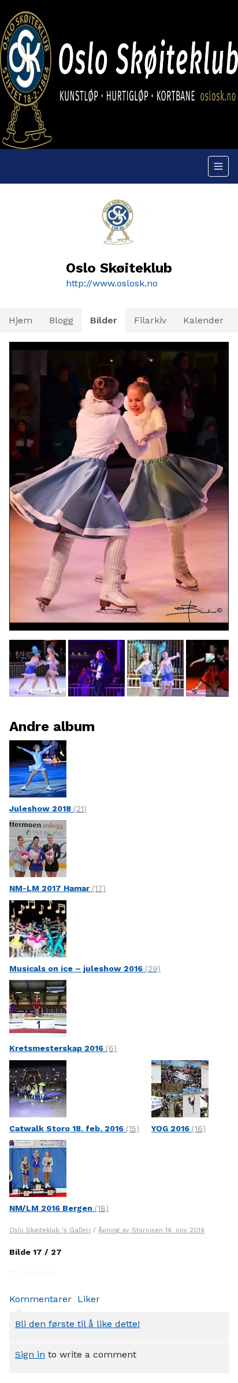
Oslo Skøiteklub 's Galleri (50, 1230)
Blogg (61, 320)
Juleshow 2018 (48, 808)
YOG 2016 (178, 1128)
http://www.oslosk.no (112, 283)
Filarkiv (150, 320)
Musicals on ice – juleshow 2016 (85, 968)
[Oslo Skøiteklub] (119, 74)
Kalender (203, 320)
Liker (88, 1298)
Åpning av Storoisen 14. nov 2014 (151, 1230)
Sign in (30, 1354)
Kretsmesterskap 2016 (63, 1048)
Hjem (20, 320)
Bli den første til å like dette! (77, 1323)
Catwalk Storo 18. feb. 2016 (74, 1128)
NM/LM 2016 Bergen (59, 1208)
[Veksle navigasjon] (218, 166)
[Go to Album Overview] (37, 767)
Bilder (103, 320)
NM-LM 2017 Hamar (57, 888)
